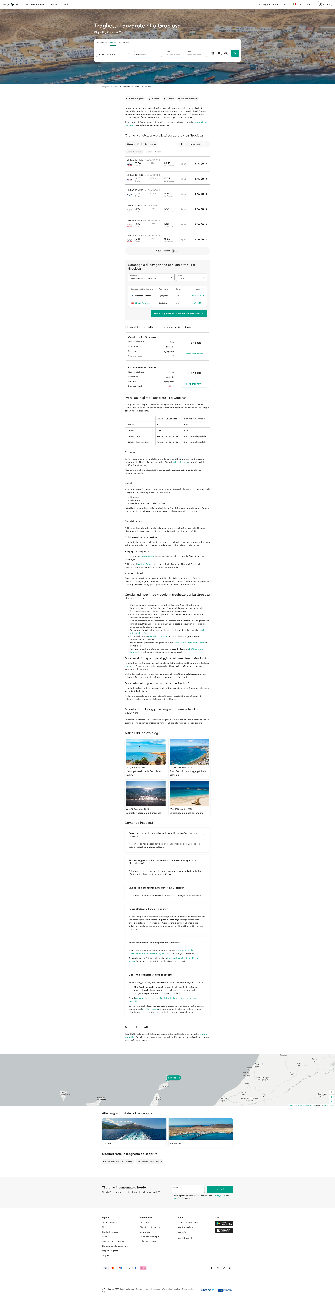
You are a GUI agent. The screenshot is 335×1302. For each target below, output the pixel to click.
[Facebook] (211, 1268)
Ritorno (113, 42)
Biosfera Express (145, 564)
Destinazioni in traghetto (114, 1241)
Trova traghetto (194, 353)
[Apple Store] (224, 1230)
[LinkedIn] (230, 1268)
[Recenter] (331, 1092)
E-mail (175, 1187)
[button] (138, 144)
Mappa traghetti (110, 1250)
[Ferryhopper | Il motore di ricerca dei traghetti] (10, 4)
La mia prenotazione (268, 4)
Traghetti (106, 87)
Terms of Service (178, 1198)
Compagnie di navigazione (115, 1246)
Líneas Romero (146, 556)
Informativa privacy (152, 1289)
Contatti (182, 1232)
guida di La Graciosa (158, 636)
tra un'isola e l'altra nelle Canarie (190, 642)
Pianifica (55, 4)
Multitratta (124, 42)
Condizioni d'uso (127, 1289)
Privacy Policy (219, 1196)
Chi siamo (144, 1222)
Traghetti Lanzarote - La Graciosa (136, 87)
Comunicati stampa (149, 1236)
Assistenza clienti (186, 1227)
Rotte (116, 87)
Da (99, 51)
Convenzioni (146, 1232)
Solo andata (101, 42)
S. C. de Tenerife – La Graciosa (118, 1161)
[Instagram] (217, 1268)
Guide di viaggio (110, 1232)
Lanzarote (130, 666)
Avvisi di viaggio (185, 1238)
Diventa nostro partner (151, 1227)
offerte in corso (180, 462)
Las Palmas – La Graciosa (149, 1161)
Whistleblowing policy (171, 1289)
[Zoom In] (331, 1097)
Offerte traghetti (38, 4)
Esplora (67, 4)
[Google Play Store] (224, 1223)
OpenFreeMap (299, 1105)
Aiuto (285, 4)
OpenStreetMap (329, 1105)
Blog (104, 1227)
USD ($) (310, 4)
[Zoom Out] (331, 1101)
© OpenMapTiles (310, 1105)
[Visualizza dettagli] (159, 1192)
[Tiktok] (224, 1268)
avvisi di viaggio (150, 1009)
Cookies (139, 1289)
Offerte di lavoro (148, 1241)
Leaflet (291, 1105)
